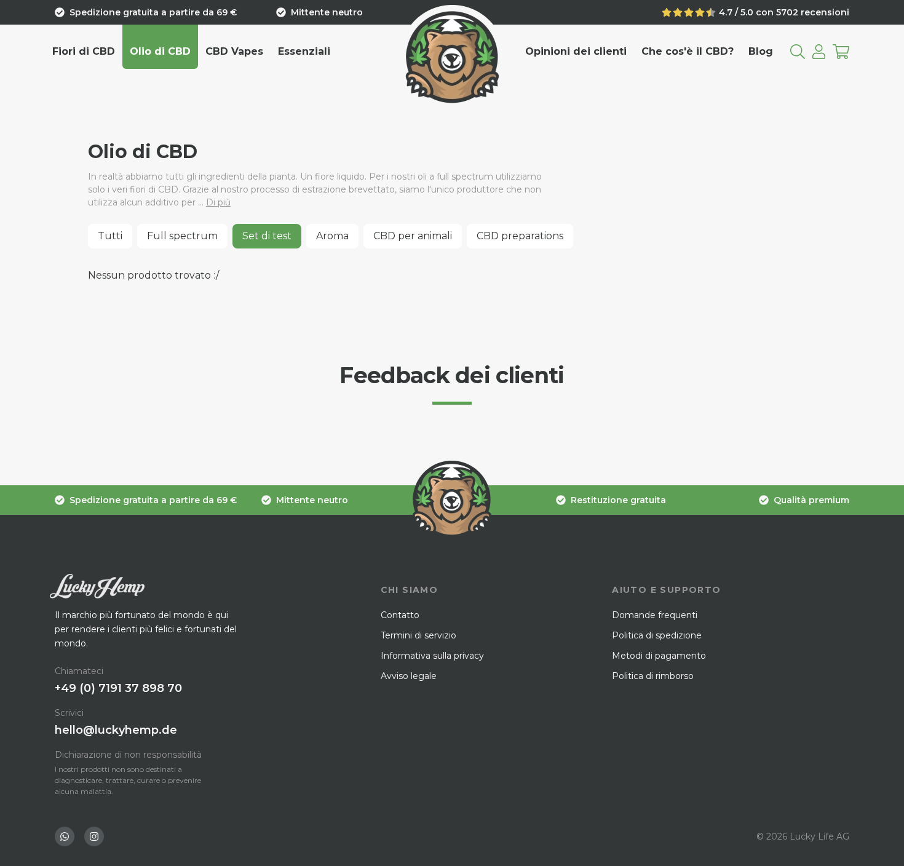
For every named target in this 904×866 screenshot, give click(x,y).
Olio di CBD (160, 51)
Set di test (266, 236)
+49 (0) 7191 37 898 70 (118, 688)
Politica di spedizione (657, 635)
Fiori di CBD (83, 51)
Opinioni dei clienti (576, 51)
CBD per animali (412, 236)
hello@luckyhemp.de (116, 730)
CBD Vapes (234, 51)
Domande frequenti (654, 615)
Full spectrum (182, 236)
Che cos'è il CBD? (687, 51)
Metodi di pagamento (659, 655)
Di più (218, 202)
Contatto (400, 615)
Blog (760, 51)
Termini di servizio (418, 635)
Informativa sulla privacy (432, 655)
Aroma (332, 236)
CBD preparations (520, 236)
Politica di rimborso (653, 675)
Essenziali (304, 51)
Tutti (110, 236)
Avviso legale (409, 675)
